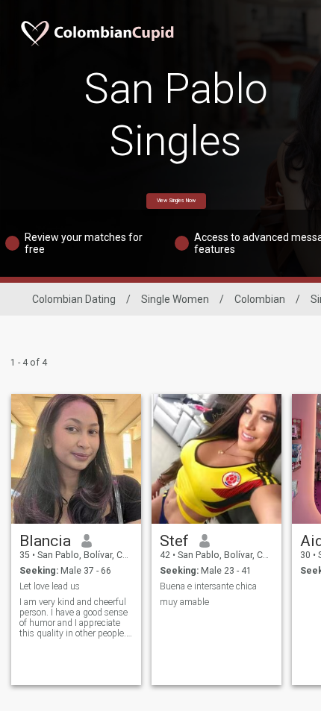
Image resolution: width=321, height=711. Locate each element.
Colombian (259, 299)
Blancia (45, 541)
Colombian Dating (74, 299)
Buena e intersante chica (208, 586)
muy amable (184, 602)
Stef (174, 541)
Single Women (175, 299)
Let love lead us (49, 586)
